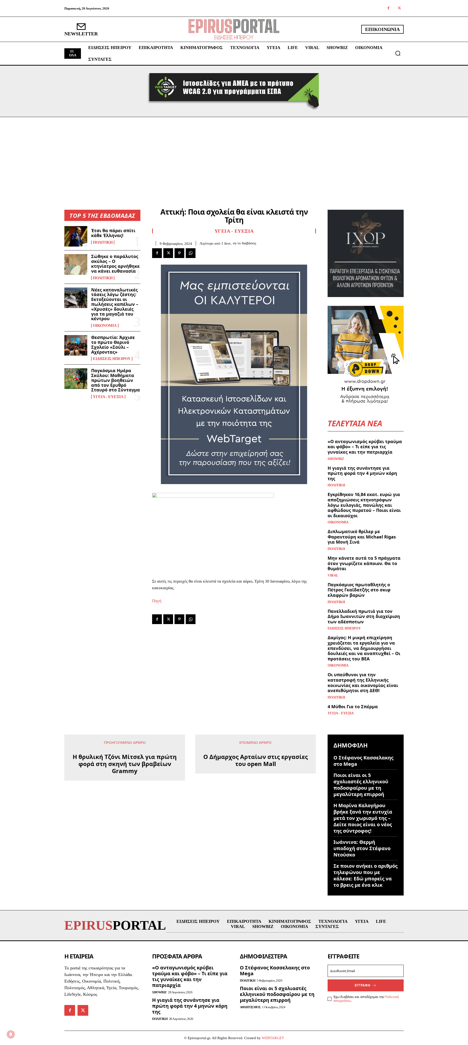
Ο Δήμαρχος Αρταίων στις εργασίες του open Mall (255, 760)
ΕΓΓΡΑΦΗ (362, 985)
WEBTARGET (273, 1038)
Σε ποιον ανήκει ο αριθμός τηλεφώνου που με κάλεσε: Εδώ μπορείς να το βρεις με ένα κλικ (365, 875)
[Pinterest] (179, 253)
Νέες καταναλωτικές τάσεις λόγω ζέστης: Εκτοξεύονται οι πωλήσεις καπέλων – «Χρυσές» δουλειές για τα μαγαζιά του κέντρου (114, 304)
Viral (333, 575)
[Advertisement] (234, 153)
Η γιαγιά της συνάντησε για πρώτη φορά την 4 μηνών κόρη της (362, 473)
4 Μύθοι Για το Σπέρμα (353, 706)
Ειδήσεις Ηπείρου (112, 359)
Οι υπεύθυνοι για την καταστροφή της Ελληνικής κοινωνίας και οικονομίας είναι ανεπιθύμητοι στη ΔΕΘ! (363, 682)
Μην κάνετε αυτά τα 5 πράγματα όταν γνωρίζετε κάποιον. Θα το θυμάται (364, 563)
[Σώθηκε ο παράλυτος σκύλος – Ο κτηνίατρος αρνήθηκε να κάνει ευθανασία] (75, 264)
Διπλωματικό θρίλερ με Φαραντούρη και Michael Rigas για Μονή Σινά (362, 536)
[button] (398, 53)
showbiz (336, 459)
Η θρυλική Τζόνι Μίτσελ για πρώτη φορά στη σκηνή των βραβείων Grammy (125, 763)
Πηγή (156, 600)
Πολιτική (103, 242)
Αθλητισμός (250, 1007)
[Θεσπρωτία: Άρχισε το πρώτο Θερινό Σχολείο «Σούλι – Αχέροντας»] (75, 345)
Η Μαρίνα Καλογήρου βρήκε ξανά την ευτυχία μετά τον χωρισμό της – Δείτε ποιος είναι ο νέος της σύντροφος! (362, 818)
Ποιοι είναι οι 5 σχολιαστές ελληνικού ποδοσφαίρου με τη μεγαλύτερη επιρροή (360, 784)
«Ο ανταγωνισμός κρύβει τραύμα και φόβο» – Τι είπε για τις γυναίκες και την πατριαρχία (365, 446)
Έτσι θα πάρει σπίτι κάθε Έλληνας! (113, 233)
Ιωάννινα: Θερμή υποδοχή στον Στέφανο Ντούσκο (361, 848)
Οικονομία (105, 326)
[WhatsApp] (190, 253)
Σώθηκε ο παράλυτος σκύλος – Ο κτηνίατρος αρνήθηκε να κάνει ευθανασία (115, 263)
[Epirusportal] (234, 29)
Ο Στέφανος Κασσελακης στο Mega (363, 760)
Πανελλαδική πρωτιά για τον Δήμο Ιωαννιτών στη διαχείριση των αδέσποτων (364, 616)
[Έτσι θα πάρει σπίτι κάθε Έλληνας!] (75, 236)
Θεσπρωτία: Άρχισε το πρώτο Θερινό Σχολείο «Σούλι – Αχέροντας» (113, 344)
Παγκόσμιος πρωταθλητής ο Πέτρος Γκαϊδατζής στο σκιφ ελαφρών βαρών (359, 590)
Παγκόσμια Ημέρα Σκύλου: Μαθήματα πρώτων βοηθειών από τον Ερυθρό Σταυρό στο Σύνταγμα (115, 380)
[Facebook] (388, 8)
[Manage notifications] (11, 1034)
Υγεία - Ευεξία (108, 397)
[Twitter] (399, 8)
